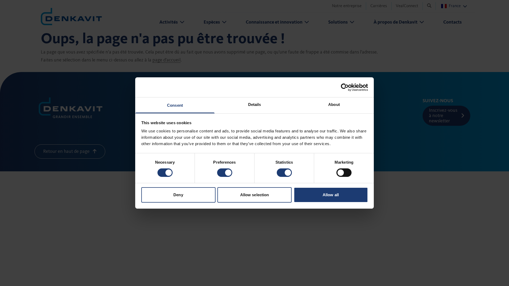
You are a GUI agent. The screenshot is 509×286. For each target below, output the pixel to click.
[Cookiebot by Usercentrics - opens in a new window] (345, 87)
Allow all (331, 195)
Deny (178, 195)
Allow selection (254, 195)
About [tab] (334, 104)
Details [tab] (254, 104)
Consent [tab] (175, 105)
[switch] (224, 172)
